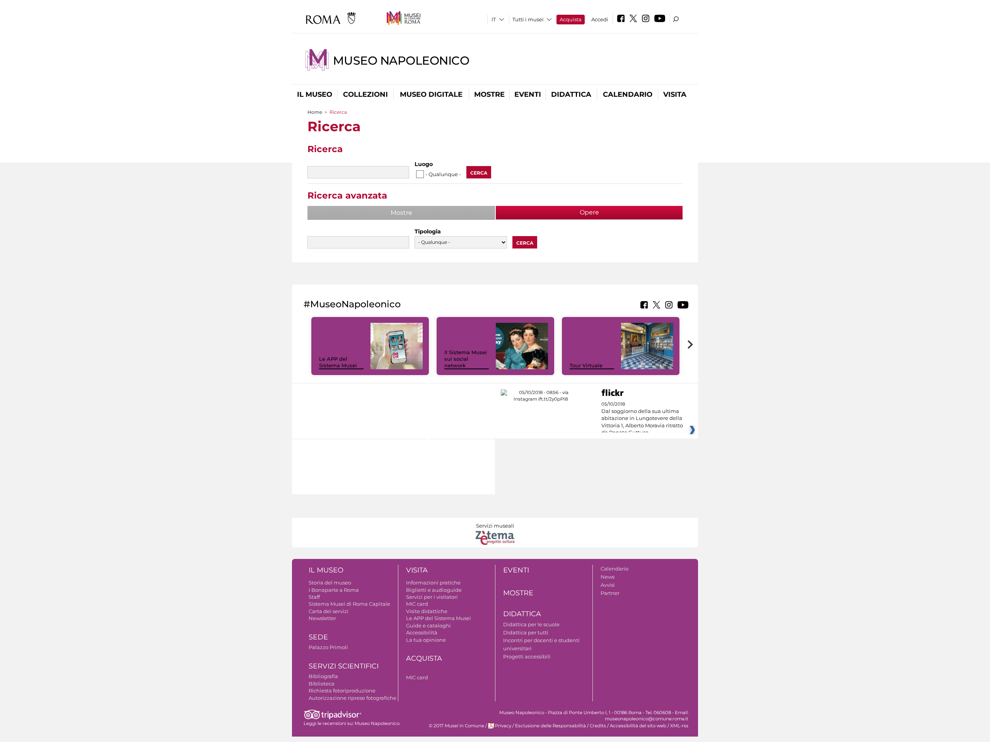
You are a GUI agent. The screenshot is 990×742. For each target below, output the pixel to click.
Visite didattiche (426, 611)
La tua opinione (426, 640)
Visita (674, 94)
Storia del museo (330, 582)
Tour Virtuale (586, 365)
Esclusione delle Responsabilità (550, 725)
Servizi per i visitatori (432, 597)
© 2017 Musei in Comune (456, 725)
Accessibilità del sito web (638, 725)
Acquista (571, 19)
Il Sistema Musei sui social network (465, 358)
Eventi (527, 94)
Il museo (314, 94)
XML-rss (679, 725)
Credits (598, 725)
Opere (612, 212)
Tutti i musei (528, 19)
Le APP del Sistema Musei (338, 362)
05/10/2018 (642, 418)
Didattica (571, 94)
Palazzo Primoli (328, 647)
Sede (318, 637)
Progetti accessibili (527, 656)
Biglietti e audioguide (434, 590)
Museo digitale (431, 94)
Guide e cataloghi (428, 625)
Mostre (489, 94)
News (607, 577)
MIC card (417, 604)
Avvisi (608, 585)
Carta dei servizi (328, 611)
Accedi (599, 19)
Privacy (503, 725)
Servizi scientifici (344, 666)
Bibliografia (323, 676)
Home (314, 112)
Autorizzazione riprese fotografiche (352, 698)
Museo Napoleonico (401, 60)
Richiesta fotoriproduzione (342, 690)
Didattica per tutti (525, 632)
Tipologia (428, 231)
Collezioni (365, 94)
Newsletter (322, 618)
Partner (610, 593)
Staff (314, 597)
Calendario (627, 94)
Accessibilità (421, 632)
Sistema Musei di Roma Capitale (349, 604)
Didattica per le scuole (531, 624)
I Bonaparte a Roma (334, 590)
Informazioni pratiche (433, 582)
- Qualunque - (443, 174)
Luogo (424, 164)
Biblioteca (322, 683)
